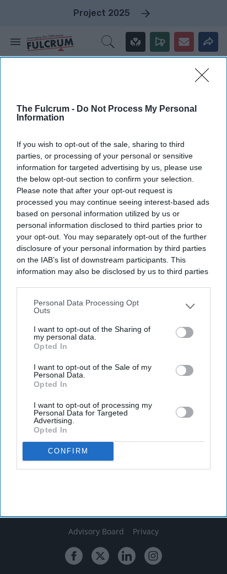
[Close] (205, 78)
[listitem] (113, 306)
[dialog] (113, 286)
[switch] (184, 332)
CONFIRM (68, 451)
